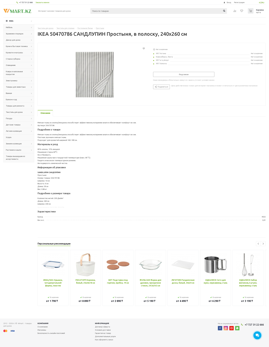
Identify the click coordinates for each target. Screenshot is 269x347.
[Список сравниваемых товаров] (235, 12)
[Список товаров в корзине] (256, 13)
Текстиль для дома (14, 112)
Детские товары (13, 125)
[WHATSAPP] (237, 328)
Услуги (8, 137)
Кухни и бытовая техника (17, 46)
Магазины (42, 330)
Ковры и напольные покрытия (14, 72)
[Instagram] (226, 328)
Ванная (9, 93)
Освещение (11, 65)
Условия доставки (103, 330)
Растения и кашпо (13, 150)
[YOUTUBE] (231, 328)
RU (263, 3)
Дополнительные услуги (105, 336)
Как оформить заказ (104, 340)
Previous (258, 243)
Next (263, 243)
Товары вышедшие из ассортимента (15, 157)
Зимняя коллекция (14, 144)
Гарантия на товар (103, 333)
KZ (260, 3)
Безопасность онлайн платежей (51, 333)
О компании (43, 327)
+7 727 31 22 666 (26, 2)
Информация (102, 323)
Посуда (9, 118)
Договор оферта (102, 327)
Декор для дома (13, 40)
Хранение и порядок (14, 34)
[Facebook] (220, 328)
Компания (43, 323)
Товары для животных (16, 87)
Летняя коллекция (14, 131)
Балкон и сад (11, 99)
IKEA (11, 21)
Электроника (11, 81)
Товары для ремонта (15, 106)
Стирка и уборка (13, 59)
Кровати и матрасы (14, 53)
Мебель (9, 27)
